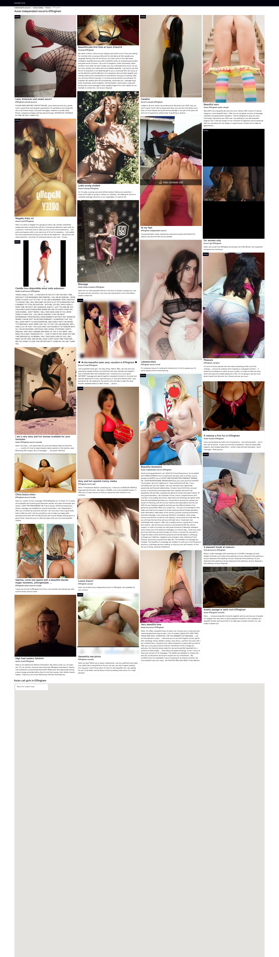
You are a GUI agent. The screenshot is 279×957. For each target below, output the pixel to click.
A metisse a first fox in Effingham (222, 435)
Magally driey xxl (24, 218)
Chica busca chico (25, 494)
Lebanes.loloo (148, 361)
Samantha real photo (89, 656)
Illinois (48, 7)
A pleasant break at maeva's (219, 547)
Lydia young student (89, 185)
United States (38, 7)
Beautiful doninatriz (151, 466)
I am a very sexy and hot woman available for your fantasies (42, 438)
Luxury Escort (85, 581)
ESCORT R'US (19, 3)
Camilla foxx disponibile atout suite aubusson (39, 288)
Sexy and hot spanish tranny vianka (97, 481)
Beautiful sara (211, 104)
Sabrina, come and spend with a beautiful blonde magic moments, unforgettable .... (41, 581)
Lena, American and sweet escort (33, 99)
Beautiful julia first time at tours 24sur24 (100, 47)
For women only (212, 240)
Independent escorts (22, 7)
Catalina (145, 99)
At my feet (146, 227)
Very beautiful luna (151, 624)
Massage (83, 284)
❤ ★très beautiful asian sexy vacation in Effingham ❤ (107, 362)
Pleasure (208, 360)
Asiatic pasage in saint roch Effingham (225, 609)
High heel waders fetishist (29, 658)
